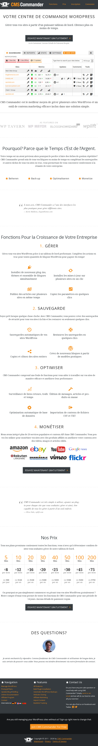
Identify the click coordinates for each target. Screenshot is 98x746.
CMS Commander (64, 738)
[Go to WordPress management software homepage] (28, 741)
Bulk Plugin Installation (42, 689)
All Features (38, 686)
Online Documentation (10, 694)
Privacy (48, 741)
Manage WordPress (9, 686)
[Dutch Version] (20, 703)
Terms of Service (59, 741)
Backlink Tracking (40, 703)
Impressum (38, 741)
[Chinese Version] (25, 703)
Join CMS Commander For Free (49, 726)
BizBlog (15, 692)
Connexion (89, 4)
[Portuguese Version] (23, 703)
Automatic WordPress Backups (45, 692)
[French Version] (18, 703)
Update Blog (6, 692)
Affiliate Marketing (41, 697)
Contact (4, 700)
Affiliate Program (7, 697)
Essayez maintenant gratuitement (49, 38)
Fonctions (53, 4)
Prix (64, 4)
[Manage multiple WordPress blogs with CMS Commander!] (21, 4)
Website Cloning (40, 694)
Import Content (39, 700)
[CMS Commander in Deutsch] (13, 703)
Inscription (75, 4)
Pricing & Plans (7, 689)
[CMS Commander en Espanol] (15, 703)
